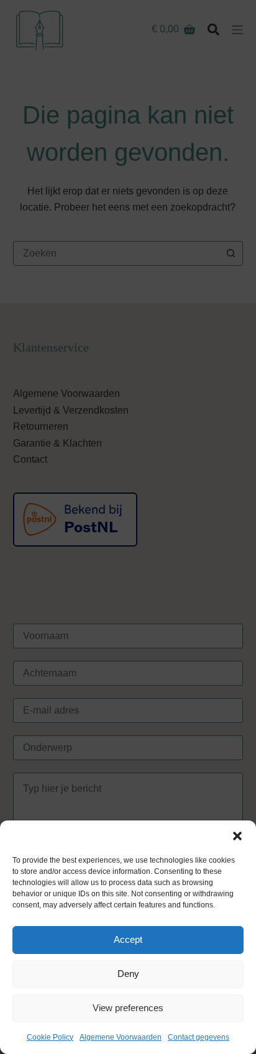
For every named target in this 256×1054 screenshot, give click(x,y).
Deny (128, 973)
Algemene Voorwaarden (121, 1037)
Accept (128, 939)
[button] (237, 836)
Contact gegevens (198, 1037)
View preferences (128, 1007)
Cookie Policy (50, 1037)
